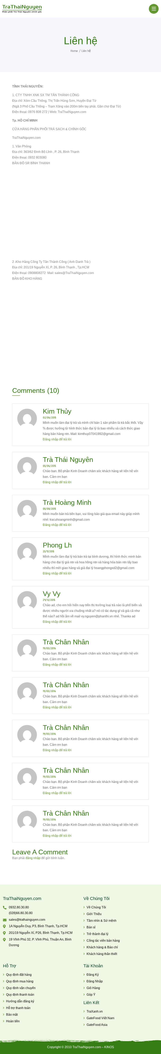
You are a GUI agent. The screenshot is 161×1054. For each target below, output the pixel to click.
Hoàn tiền (13, 1021)
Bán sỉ (91, 927)
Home (74, 51)
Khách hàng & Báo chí (102, 947)
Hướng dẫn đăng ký (20, 1001)
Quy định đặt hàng (19, 974)
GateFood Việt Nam (100, 1018)
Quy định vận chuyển (21, 988)
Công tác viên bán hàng (103, 940)
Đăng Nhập (95, 981)
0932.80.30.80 (19, 907)
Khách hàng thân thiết (102, 954)
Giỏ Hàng (93, 988)
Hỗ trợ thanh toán (18, 1008)
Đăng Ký (93, 974)
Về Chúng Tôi (96, 907)
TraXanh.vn (95, 1011)
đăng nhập (33, 858)
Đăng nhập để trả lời (57, 439)
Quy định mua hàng (19, 981)
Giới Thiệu (94, 914)
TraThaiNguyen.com (22, 898)
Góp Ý (91, 994)
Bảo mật (12, 1014)
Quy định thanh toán (20, 994)
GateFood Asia (97, 1024)
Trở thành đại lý (97, 934)
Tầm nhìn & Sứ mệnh (101, 920)
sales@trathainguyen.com (27, 919)
